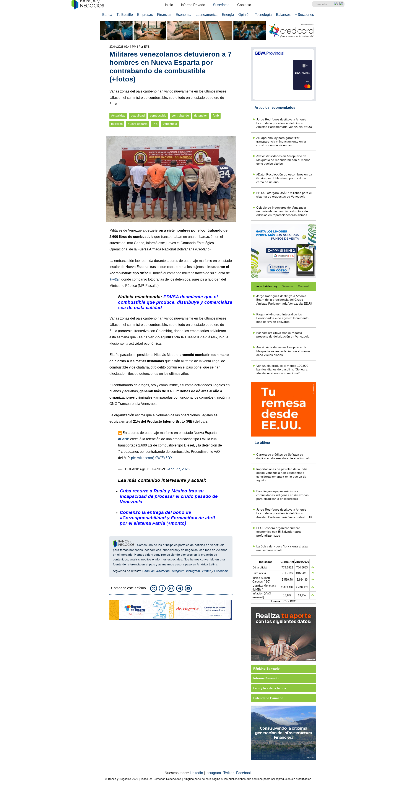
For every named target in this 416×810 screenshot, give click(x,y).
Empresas (145, 14)
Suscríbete (221, 5)
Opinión (244, 14)
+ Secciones (304, 14)
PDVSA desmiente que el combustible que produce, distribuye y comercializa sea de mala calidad (175, 302)
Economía (183, 14)
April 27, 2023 (179, 469)
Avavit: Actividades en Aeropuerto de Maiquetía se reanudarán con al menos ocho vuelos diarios (283, 159)
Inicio (169, 5)
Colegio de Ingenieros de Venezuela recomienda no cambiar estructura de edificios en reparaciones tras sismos (282, 211)
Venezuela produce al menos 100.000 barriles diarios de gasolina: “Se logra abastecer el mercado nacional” (282, 369)
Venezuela (170, 123)
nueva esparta (138, 123)
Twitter (206, 571)
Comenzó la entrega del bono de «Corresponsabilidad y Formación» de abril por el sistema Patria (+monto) (167, 518)
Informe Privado (193, 5)
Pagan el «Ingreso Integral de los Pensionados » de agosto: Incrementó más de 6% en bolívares (282, 318)
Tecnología (263, 14)
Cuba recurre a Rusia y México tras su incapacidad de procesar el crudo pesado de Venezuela (169, 496)
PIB (155, 123)
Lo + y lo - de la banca (269, 688)
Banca (107, 14)
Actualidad (118, 115)
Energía (228, 14)
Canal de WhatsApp (156, 571)
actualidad (138, 115)
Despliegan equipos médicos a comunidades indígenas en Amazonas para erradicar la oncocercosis (282, 494)
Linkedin (197, 773)
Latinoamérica (207, 14)
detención (201, 115)
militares (117, 123)
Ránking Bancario (266, 668)
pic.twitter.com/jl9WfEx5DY (151, 458)
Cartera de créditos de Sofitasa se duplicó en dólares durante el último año (283, 456)
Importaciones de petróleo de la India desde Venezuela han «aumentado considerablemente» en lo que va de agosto (281, 474)
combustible (158, 115)
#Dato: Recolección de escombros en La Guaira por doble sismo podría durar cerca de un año (284, 178)
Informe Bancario (266, 678)
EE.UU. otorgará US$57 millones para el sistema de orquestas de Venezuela (284, 194)
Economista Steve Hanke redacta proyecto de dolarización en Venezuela (282, 334)
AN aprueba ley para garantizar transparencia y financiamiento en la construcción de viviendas (281, 141)
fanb (216, 115)
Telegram (177, 571)
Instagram (193, 571)
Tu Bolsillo (125, 14)
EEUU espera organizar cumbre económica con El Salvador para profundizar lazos (278, 531)
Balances (283, 14)
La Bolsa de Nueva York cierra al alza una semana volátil (282, 548)
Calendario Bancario (268, 698)
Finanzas (164, 14)
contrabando (180, 115)
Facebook (221, 571)
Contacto (244, 5)
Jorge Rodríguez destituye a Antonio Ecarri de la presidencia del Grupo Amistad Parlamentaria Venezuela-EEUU (284, 123)
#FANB (123, 439)
